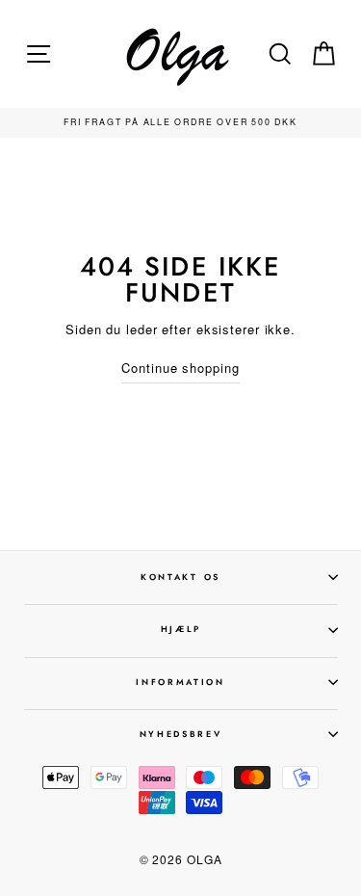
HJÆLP (180, 628)
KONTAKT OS (180, 576)
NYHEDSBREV (181, 733)
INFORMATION (180, 681)
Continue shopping (180, 367)
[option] (181, 123)
